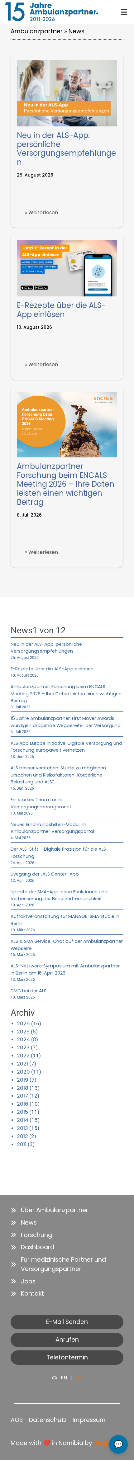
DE (78, 1377)
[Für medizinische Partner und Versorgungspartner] (67, 1264)
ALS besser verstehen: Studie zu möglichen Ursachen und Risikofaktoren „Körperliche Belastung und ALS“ (58, 775)
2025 (23, 1031)
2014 (22, 1120)
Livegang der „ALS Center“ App (45, 874)
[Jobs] (23, 1281)
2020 (23, 1071)
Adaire (103, 1443)
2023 (23, 1047)
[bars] (124, 11)
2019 (22, 1080)
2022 (23, 1055)
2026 (23, 1023)
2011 (21, 1144)
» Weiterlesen (41, 212)
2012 (22, 1136)
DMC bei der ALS (28, 991)
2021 (22, 1063)
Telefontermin (67, 1357)
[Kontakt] (27, 1293)
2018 (22, 1088)
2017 (22, 1095)
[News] (24, 1222)
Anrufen (67, 1339)
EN (64, 1377)
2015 (22, 1112)
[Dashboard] (32, 1247)
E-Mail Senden (67, 1322)
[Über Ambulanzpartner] (49, 1210)
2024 (23, 1039)
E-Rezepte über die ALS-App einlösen (61, 309)
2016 (22, 1104)
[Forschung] (31, 1235)
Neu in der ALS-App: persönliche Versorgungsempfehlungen (66, 148)
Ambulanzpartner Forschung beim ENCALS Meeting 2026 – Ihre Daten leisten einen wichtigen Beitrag (65, 484)
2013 (22, 1128)
